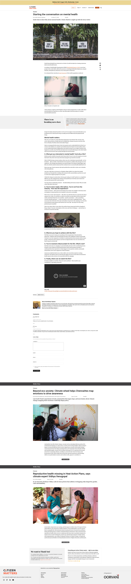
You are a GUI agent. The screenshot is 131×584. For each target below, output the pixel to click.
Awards (42, 576)
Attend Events (63, 575)
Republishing (83, 576)
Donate (97, 7)
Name (34, 352)
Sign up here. (57, 568)
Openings (42, 577)
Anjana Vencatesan (60, 396)
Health (66, 17)
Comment (35, 341)
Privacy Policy (83, 574)
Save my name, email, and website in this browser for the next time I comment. (47, 367)
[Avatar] (36, 305)
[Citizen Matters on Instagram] (4, 580)
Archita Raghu (37, 479)
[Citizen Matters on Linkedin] (10, 580)
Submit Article (91, 7)
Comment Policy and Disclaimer (87, 577)
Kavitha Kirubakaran (39, 396)
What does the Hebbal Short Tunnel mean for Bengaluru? (65, 3)
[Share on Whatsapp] (100, 67)
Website (34, 361)
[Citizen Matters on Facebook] (7, 580)
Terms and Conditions (85, 575)
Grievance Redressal (85, 578)
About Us (42, 574)
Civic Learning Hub (64, 576)
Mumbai (35, 11)
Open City (63, 577)
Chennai (35, 388)
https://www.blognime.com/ (83, 330)
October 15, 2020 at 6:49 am (37, 319)
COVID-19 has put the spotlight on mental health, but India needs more (60, 291)
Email (34, 357)
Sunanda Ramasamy (49, 396)
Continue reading (65, 459)
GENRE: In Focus (41, 294)
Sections (84, 7)
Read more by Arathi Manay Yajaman (49, 308)
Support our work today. (45, 559)
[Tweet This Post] (100, 65)
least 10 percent (62, 73)
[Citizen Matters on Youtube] (13, 580)
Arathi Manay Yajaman (39, 17)
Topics (78, 7)
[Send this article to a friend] (100, 63)
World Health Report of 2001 (73, 67)
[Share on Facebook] (100, 69)
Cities (73, 7)
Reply (34, 323)
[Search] (101, 7)
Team (42, 575)
